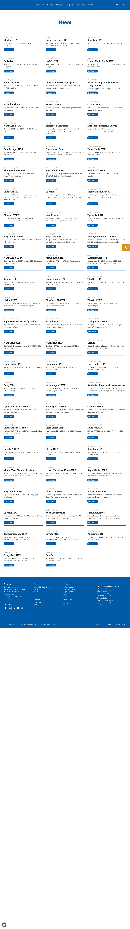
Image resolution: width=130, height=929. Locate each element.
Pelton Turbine (68, 587)
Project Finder (38, 602)
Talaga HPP (10, 278)
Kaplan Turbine (68, 591)
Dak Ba (49, 555)
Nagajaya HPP (53, 236)
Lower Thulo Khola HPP (100, 61)
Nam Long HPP (54, 363)
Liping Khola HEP (97, 321)
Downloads (67, 599)
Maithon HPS (11, 40)
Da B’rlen (9, 61)
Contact (66, 603)
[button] (4, 925)
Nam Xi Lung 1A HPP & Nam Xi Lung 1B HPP (104, 84)
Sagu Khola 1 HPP (13, 236)
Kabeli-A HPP (11, 448)
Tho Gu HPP (94, 278)
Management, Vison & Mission (14, 589)
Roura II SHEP (53, 104)
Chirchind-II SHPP (56, 300)
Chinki (91, 342)
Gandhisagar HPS (13, 149)
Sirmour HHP (53, 533)
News (35, 605)
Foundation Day (54, 149)
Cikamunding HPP (97, 257)
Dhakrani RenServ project (60, 82)
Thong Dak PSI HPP (14, 170)
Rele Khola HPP (96, 170)
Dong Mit (9, 385)
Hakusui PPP (94, 427)
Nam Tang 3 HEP (13, 342)
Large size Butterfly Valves (102, 125)
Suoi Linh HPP (95, 448)
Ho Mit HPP (52, 61)
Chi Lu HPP (52, 448)
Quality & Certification (11, 591)
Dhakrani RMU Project (16, 427)
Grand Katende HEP (56, 40)
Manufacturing (9, 594)
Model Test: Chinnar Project (19, 470)
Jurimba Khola (12, 104)
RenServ (36, 589)
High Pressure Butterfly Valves (21, 321)
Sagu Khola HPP (55, 170)
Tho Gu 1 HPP (94, 300)
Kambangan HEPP (56, 385)
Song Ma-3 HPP (12, 555)
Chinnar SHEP (11, 215)
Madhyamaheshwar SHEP (101, 236)
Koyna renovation (55, 512)
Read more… (8, 50)
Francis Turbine (69, 589)
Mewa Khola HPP (55, 257)
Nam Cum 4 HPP (13, 257)
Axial (65, 594)
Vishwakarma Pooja (98, 191)
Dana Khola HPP (96, 149)
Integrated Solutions (57, 125)
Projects (36, 599)
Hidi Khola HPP (96, 363)
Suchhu (50, 191)
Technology (8, 598)
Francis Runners (96, 512)
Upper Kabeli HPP (55, 278)
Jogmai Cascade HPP (15, 533)
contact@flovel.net (108, 605)
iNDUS (35, 591)
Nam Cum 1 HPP (12, 125)
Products (66, 584)
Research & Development (12, 596)
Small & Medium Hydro (41, 587)
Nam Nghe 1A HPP (56, 406)
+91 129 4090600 (108, 600)
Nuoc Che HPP (12, 82)
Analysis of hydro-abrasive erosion (106, 385)
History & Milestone (11, 587)
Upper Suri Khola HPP (16, 406)
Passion (36, 584)
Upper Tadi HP (95, 215)
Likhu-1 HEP (10, 300)
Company (7, 584)
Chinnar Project (54, 491)
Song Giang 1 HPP (55, 427)
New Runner (52, 215)
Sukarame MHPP (96, 491)
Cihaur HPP (93, 104)
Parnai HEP (52, 321)
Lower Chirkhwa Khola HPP (61, 470)
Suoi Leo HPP (94, 40)
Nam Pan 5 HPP (54, 342)
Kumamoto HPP (96, 533)
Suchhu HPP (10, 512)
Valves (65, 596)
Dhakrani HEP (11, 191)
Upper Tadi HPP (12, 363)
